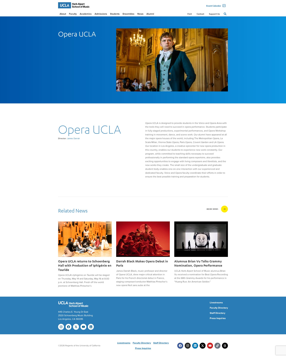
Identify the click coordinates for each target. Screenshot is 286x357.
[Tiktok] (217, 346)
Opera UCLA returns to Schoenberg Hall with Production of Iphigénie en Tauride (84, 265)
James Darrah (73, 138)
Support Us (214, 13)
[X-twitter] (76, 327)
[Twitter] (203, 346)
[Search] (225, 14)
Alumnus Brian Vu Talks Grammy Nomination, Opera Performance (198, 263)
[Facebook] (69, 327)
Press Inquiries (218, 318)
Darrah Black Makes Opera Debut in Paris (142, 263)
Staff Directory (217, 313)
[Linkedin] (91, 327)
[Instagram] (61, 327)
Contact (200, 13)
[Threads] (225, 346)
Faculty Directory (219, 307)
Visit (189, 13)
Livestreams (216, 302)
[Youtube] (83, 327)
